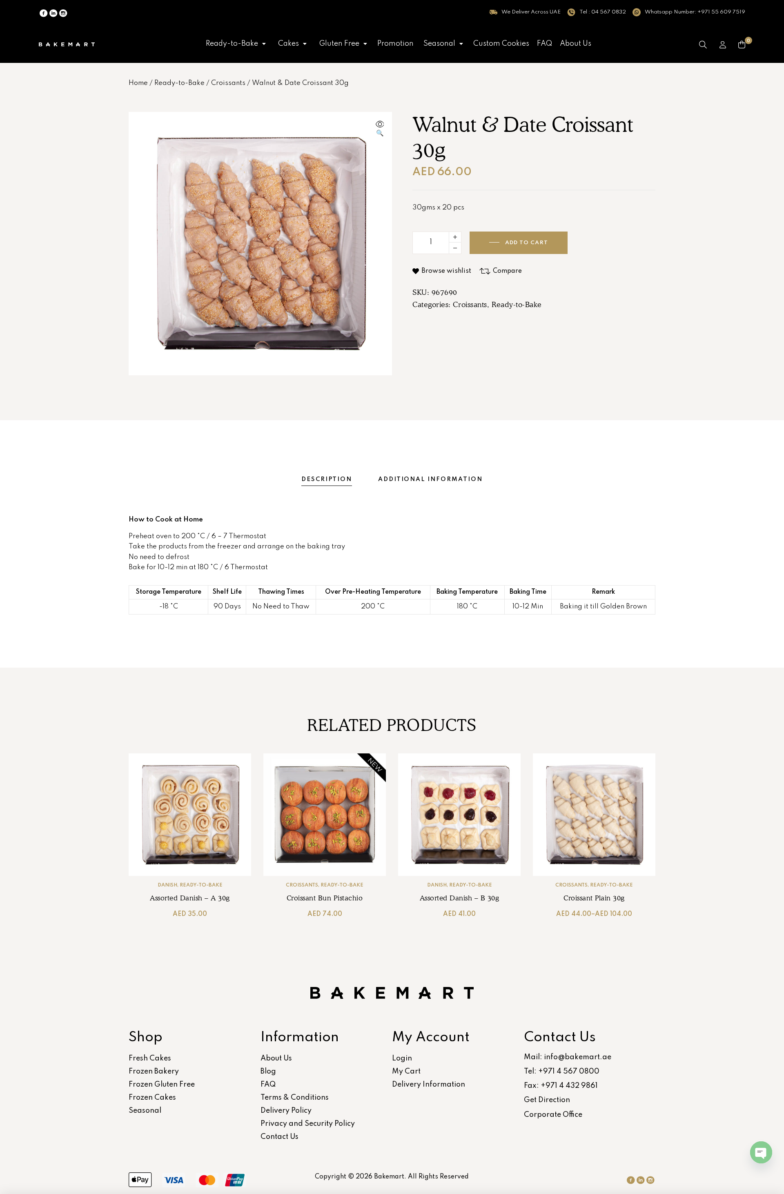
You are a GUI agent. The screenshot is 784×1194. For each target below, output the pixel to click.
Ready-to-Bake (232, 43)
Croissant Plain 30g (594, 898)
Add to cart (526, 242)
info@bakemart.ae (577, 1057)
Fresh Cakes (150, 1058)
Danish (167, 885)
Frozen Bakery (154, 1071)
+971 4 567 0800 (568, 1071)
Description (326, 479)
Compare (507, 271)
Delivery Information (428, 1084)
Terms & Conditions (295, 1097)
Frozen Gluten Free (162, 1084)
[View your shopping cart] (741, 44)
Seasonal (439, 43)
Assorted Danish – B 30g (459, 898)
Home (138, 83)
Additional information (430, 479)
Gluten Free (339, 43)
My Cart (406, 1071)
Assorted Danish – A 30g (190, 898)
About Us (575, 43)
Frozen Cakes (152, 1097)
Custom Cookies (501, 43)
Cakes (288, 43)
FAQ (544, 43)
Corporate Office (553, 1114)
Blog (268, 1071)
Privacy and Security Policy (308, 1123)
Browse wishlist (446, 271)
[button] (236, 43)
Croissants (228, 83)
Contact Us (279, 1137)
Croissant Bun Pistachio (325, 898)
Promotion (395, 43)
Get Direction (547, 1100)
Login (402, 1058)
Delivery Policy (286, 1110)
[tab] (326, 479)
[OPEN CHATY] (761, 1152)
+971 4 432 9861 (569, 1085)
